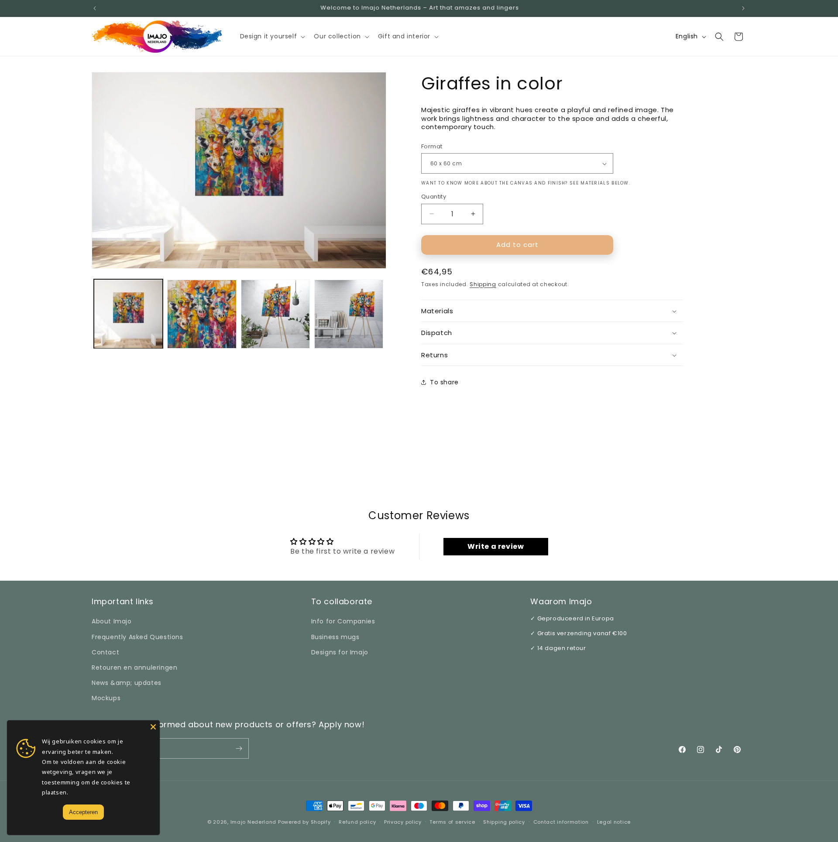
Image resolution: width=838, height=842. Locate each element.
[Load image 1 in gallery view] (128, 314)
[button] (272, 36)
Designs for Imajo (339, 652)
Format (431, 146)
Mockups (106, 698)
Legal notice (614, 821)
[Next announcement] (743, 8)
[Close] (153, 726)
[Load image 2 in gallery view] (201, 314)
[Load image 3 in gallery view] (275, 314)
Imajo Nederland (253, 821)
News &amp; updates (126, 682)
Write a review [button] (495, 546)
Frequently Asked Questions (137, 637)
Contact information (561, 821)
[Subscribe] (238, 748)
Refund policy (357, 821)
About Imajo (112, 621)
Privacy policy (403, 821)
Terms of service (452, 821)
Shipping (483, 284)
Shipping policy (504, 821)
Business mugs (335, 637)
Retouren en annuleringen (134, 667)
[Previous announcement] (94, 8)
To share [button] (444, 382)
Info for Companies (343, 621)
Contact (105, 652)
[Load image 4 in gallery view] (348, 314)
